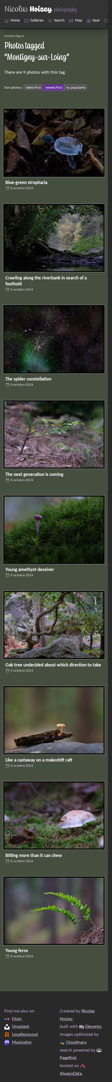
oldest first (33, 87)
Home (8, 36)
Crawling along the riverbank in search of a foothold (46, 281)
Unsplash (20, 1026)
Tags (18, 36)
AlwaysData (71, 1073)
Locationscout (25, 1034)
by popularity (76, 87)
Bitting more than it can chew (33, 855)
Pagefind (68, 1058)
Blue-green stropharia (26, 182)
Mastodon (22, 1042)
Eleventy (93, 1026)
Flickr (17, 1018)
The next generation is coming (34, 474)
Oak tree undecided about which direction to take (53, 665)
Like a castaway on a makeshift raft (38, 760)
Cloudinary (76, 1042)
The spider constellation (28, 379)
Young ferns (16, 951)
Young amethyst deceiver (29, 569)
